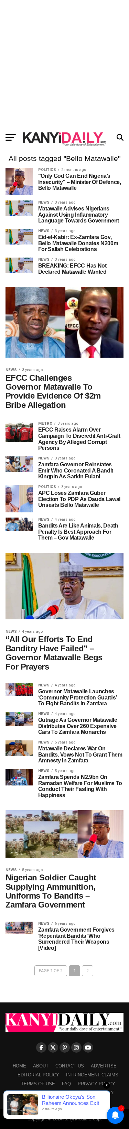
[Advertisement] (64, 64)
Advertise (104, 1065)
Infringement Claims (92, 1074)
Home (19, 1065)
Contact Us (69, 1065)
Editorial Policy (38, 1074)
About (41, 1065)
